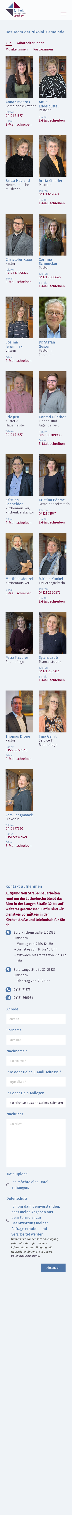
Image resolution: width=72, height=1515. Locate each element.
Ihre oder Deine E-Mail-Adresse (33, 1072)
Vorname (14, 1030)
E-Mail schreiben (19, 124)
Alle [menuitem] (9, 43)
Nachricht (14, 1114)
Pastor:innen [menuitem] (43, 49)
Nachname (16, 1051)
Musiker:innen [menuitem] (17, 49)
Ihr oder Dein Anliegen (25, 1093)
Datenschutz (16, 1198)
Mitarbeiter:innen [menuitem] (30, 43)
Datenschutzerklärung (25, 1255)
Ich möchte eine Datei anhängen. (29, 1185)
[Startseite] (15, 10)
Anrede (12, 1009)
